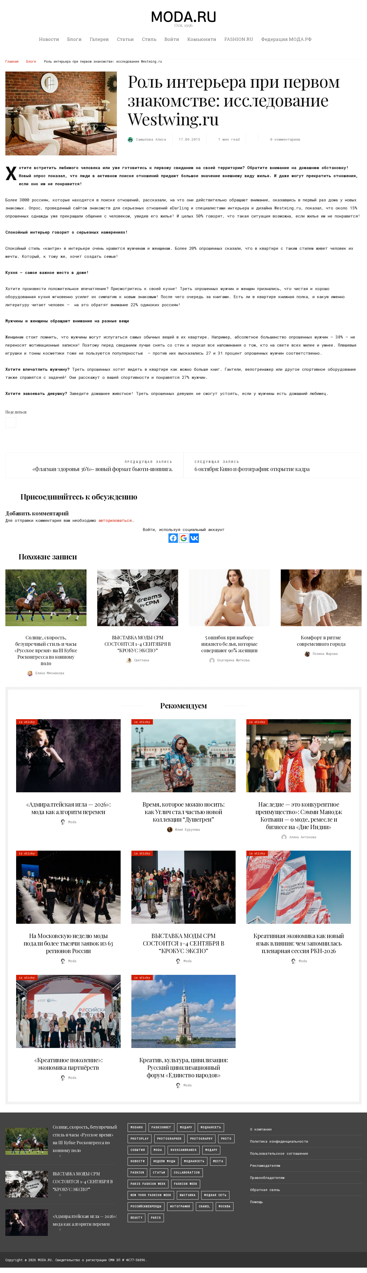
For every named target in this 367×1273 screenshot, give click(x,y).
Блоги (74, 39)
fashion (137, 1172)
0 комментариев (285, 139)
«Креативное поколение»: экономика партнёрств (68, 1063)
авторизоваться (115, 520)
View (43, 598)
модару (186, 1127)
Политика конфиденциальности (279, 1141)
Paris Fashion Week (148, 1184)
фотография (180, 1206)
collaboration (187, 1172)
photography (201, 1138)
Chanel (204, 1206)
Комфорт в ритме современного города (321, 640)
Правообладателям (267, 1177)
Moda (158, 1150)
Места (218, 1161)
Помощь (256, 1201)
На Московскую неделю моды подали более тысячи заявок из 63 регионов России (68, 943)
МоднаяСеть (211, 1127)
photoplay (140, 1138)
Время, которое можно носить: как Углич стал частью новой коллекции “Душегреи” (183, 811)
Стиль (149, 39)
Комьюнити (201, 39)
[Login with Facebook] (173, 538)
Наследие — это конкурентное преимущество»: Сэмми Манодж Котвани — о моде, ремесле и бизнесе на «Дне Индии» (299, 815)
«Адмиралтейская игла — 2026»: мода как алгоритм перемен (68, 808)
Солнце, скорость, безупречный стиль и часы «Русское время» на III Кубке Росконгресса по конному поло (46, 650)
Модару (211, 1150)
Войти (171, 39)
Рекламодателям (265, 1165)
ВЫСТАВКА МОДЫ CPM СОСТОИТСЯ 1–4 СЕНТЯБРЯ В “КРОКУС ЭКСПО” (138, 644)
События (138, 1150)
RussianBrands (184, 1150)
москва (225, 1206)
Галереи (99, 39)
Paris (156, 1217)
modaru (137, 1127)
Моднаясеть (194, 1161)
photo (226, 1138)
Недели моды (164, 1161)
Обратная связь (265, 1189)
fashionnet (161, 1127)
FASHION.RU (238, 39)
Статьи (125, 39)
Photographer (169, 1138)
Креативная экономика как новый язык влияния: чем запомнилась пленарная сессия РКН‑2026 (298, 943)
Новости (49, 39)
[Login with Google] (183, 538)
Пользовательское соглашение (279, 1153)
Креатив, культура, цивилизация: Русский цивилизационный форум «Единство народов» (183, 1067)
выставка (188, 1195)
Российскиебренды (146, 1206)
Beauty (136, 1217)
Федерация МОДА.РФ (286, 39)
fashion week (185, 1184)
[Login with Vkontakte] (194, 538)
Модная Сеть (215, 1195)
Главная (12, 61)
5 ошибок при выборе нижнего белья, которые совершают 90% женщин (229, 644)
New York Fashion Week (151, 1195)
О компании (261, 1129)
